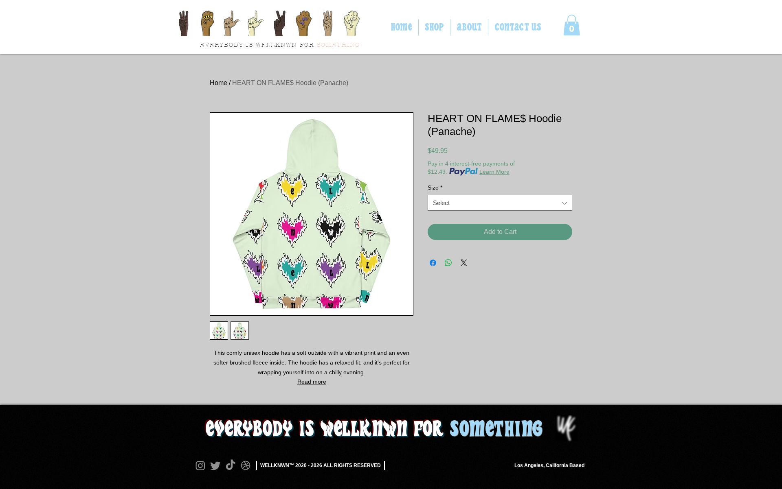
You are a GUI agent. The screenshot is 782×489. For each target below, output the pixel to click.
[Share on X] (464, 263)
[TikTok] (230, 465)
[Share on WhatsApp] (448, 263)
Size (435, 187)
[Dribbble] (245, 465)
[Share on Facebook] (433, 263)
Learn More (494, 171)
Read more (311, 381)
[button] (571, 25)
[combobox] (500, 203)
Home (218, 82)
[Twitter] (215, 465)
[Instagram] (200, 465)
